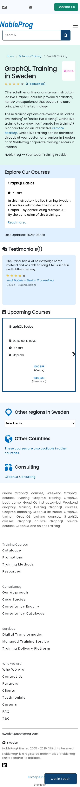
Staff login (40, 784)
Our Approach (15, 592)
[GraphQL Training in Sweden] (20, 24)
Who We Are (13, 669)
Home (10, 56)
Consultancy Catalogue (23, 613)
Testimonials (13, 697)
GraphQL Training (56, 56)
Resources (11, 571)
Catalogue (11, 550)
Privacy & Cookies (40, 777)
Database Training (30, 56)
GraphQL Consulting (20, 477)
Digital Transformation (22, 634)
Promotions (12, 557)
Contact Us (66, 7)
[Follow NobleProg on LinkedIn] (4, 765)
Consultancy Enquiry (20, 606)
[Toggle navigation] (75, 25)
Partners (10, 683)
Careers (9, 704)
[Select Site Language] (4, 7)
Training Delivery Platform (26, 648)
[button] (72, 354)
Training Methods (18, 564)
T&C (6, 718)
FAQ (6, 711)
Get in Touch (60, 778)
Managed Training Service (25, 641)
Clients (8, 690)
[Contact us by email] (30, 7)
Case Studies (13, 599)
